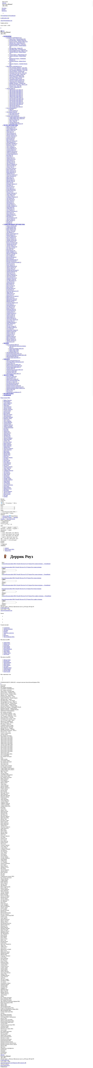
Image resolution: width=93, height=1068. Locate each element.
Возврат (5, 631)
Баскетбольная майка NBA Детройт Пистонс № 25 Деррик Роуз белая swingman (21, 588)
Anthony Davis (7, 653)
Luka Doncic (6, 650)
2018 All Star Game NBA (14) (16, 102)
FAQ (4, 634)
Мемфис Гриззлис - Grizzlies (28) (17, 83)
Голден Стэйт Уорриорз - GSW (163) (18, 69)
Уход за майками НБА (8, 636)
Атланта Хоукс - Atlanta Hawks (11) (18, 54)
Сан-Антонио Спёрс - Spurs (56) (17, 74)
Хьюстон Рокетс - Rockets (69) (16, 71)
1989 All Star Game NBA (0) (16, 89)
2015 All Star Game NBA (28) (16, 99)
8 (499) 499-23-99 (5, 18)
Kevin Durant (6, 646)
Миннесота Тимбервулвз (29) (16, 75)
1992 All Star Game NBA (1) (16, 92)
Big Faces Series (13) (14, 119)
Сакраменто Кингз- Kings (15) (16, 79)
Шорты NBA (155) (13, 351)
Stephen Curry (6, 643)
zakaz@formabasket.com (6, 20)
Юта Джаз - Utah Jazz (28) (15, 78)
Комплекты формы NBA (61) (16, 348)
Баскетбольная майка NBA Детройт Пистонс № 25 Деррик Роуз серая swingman (21, 578)
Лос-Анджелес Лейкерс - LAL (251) (18, 67)
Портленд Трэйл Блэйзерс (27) (16, 80)
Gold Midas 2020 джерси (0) (16, 123)
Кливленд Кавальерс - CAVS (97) (17, 44)
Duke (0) (11, 109)
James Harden (6, 647)
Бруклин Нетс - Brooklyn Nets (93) (17, 40)
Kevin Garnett (6, 671)
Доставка (4, 8)
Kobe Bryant (6, 661)
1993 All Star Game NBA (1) (16, 93)
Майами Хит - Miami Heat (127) (17, 43)
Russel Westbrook (7, 649)
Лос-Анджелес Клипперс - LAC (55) (18, 70)
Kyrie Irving (6, 645)
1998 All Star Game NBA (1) (16, 96)
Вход (8, 1065)
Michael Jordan (7, 660)
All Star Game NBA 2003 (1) (16, 97)
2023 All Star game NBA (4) (16, 106)
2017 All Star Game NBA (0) (16, 101)
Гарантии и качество (8, 633)
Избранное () (16, 1062)
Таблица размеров (7, 629)
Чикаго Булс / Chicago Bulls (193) (17, 39)
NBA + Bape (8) (13, 121)
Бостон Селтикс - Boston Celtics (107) (18, 41)
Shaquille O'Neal (7, 667)
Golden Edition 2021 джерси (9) (16, 118)
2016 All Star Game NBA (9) (16, 100)
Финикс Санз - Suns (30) (15, 86)
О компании (6, 627)
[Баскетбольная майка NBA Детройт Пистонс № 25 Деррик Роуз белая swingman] (37, 585)
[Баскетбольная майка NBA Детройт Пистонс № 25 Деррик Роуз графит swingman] (37, 596)
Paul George (6, 654)
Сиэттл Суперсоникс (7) (15, 87)
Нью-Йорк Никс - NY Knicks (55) (17, 49)
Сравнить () (23, 1062)
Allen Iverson (6, 663)
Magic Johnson (6, 665)
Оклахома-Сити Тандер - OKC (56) (18, 73)
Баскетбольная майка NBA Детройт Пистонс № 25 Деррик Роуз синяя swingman (21, 567)
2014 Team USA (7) (14, 114)
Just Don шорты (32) (14, 122)
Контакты (4, 10)
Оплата (3, 9)
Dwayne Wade (6, 670)
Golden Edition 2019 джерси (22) (17, 117)
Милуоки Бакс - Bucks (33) (16, 48)
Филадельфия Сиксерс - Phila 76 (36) (18, 50)
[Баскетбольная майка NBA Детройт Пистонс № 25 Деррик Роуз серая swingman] (37, 574)
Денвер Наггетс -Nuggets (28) (16, 82)
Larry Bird (5, 666)
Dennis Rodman (7, 662)
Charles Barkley (7, 669)
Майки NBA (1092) (14, 349)
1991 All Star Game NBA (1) (16, 91)
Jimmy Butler (6, 651)
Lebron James (6, 642)
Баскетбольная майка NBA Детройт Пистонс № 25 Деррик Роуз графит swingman (22, 599)
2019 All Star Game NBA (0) (16, 104)
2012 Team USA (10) (14, 113)
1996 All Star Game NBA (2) (16, 95)
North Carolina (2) (13, 110)
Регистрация (4, 1065)
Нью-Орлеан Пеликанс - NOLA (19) (18, 84)
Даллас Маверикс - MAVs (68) (16, 76)
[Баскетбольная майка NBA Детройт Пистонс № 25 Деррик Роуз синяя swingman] (37, 563)
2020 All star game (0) (14, 105)
